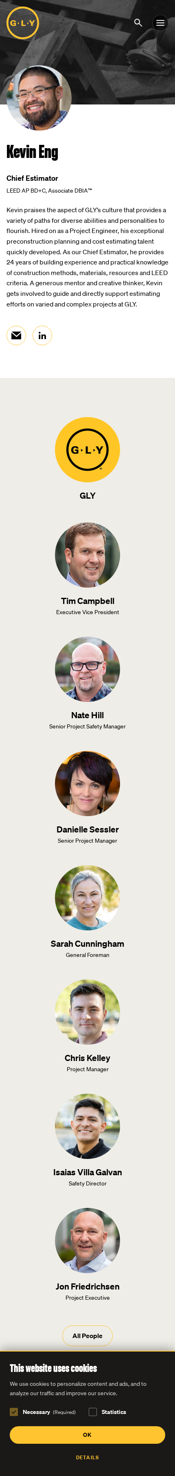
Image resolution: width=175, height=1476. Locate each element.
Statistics (114, 1412)
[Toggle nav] (160, 23)
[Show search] (139, 22)
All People (87, 1336)
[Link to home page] (23, 23)
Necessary (49, 1412)
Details (87, 1457)
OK (87, 1434)
